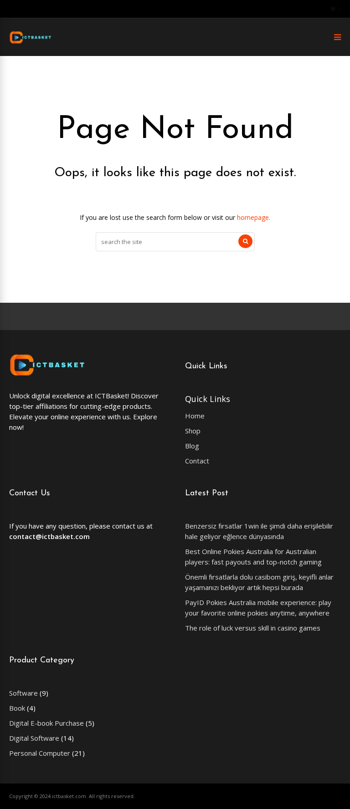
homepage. (253, 217)
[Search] (245, 241)
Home (195, 415)
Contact (197, 460)
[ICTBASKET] (30, 42)
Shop (193, 430)
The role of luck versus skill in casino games (252, 627)
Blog (192, 445)
